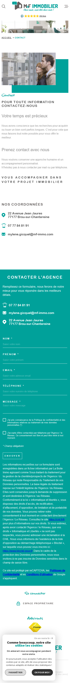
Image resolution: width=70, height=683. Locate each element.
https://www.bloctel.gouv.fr (17, 550)
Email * (9, 370)
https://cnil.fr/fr (57, 519)
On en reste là (41, 638)
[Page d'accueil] (35, 6)
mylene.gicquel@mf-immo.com (30, 234)
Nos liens (62, 674)
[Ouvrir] (4, 6)
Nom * (8, 338)
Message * (12, 401)
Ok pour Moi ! (42, 672)
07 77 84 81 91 (18, 225)
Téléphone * (13, 386)
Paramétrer (15, 672)
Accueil (7, 38)
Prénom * (11, 354)
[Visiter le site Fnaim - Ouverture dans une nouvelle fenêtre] (35, 627)
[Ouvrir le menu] (66, 6)
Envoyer (12, 455)
